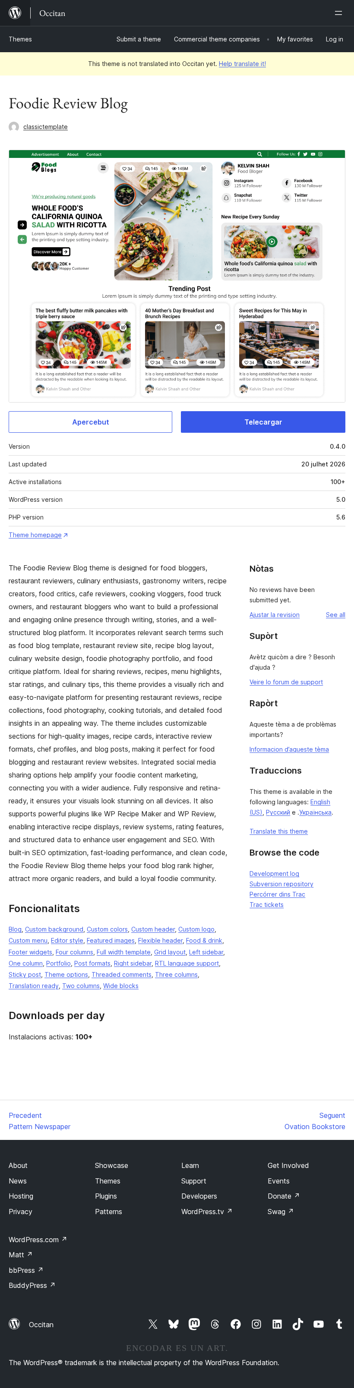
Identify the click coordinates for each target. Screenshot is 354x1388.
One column (26, 963)
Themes (20, 39)
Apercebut (90, 422)
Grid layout (170, 952)
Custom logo (196, 929)
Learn (190, 1165)
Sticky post (25, 974)
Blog (15, 929)
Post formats (92, 963)
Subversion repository (281, 884)
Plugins (106, 1196)
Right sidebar (133, 963)
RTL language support (187, 963)
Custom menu (28, 940)
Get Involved (288, 1165)
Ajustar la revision (275, 614)
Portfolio (58, 963)
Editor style (67, 940)
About (18, 1165)
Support (193, 1181)
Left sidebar (206, 952)
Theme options (66, 974)
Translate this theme (279, 831)
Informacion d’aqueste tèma (289, 749)
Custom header (153, 929)
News (18, 1181)
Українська (315, 812)
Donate (284, 1196)
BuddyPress (32, 1285)
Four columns (74, 952)
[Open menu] (340, 13)
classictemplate (45, 126)
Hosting (21, 1196)
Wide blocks (121, 985)
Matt (21, 1254)
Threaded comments (122, 974)
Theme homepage (35, 534)
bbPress (26, 1270)
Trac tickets (267, 904)
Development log (274, 873)
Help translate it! (242, 63)
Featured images (111, 940)
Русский (278, 812)
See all (335, 614)
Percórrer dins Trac (277, 894)
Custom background (54, 929)
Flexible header (160, 940)
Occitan (41, 1324)
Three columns (176, 974)
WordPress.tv (207, 1211)
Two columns (81, 985)
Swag (281, 1211)
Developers (199, 1196)
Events (279, 1181)
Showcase (111, 1165)
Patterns (108, 1211)
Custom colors (107, 929)
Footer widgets (30, 952)
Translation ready (34, 985)
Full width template (124, 952)
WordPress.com (38, 1239)
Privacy (20, 1211)
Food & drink (204, 940)
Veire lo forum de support (286, 682)
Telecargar (263, 422)
